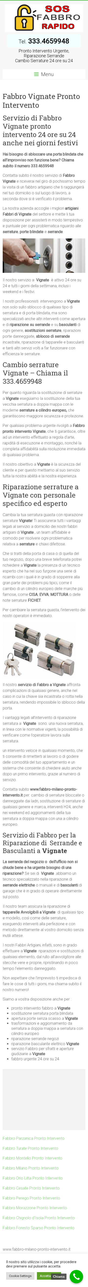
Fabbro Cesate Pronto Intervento (31, 1188)
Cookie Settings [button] (20, 1276)
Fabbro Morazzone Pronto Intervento (35, 1208)
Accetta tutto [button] (49, 1276)
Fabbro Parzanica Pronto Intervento (34, 1138)
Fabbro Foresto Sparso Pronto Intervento (39, 1228)
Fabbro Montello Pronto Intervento (32, 1158)
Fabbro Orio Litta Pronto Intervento (33, 1178)
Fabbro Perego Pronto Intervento (31, 1198)
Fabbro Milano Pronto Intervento (31, 1168)
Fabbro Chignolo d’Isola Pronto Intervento (39, 1218)
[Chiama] (76, 1276)
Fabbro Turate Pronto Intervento (30, 1148)
